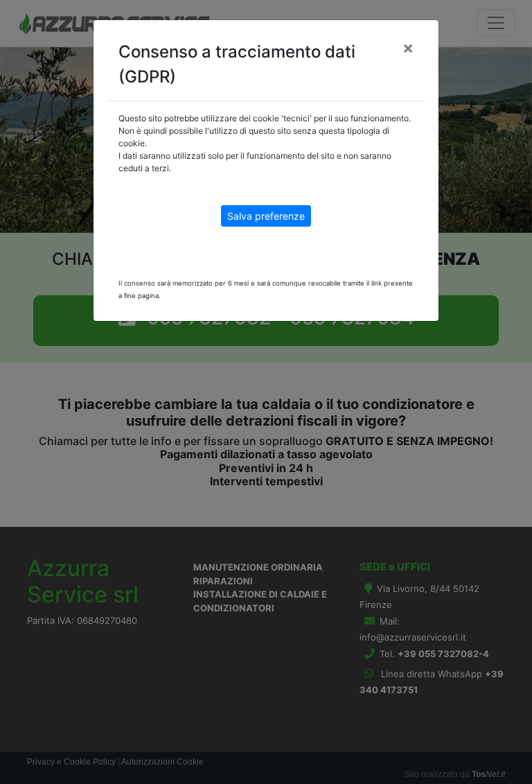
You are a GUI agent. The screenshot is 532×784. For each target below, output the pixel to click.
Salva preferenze (266, 216)
